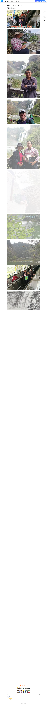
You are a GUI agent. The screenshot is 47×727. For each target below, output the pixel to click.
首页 (8, 1)
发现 (12, 1)
